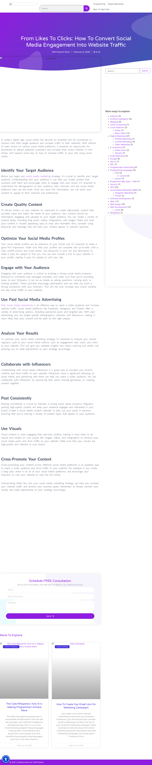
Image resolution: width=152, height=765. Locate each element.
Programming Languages (121, 170)
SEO (112, 187)
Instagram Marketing (124, 193)
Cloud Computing (118, 124)
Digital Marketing (115, 4)
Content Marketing (123, 141)
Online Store (120, 150)
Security (114, 184)
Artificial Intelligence (119, 119)
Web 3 (113, 201)
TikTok (118, 195)
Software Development (120, 198)
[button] (5, 759)
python (118, 178)
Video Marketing (122, 144)
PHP (117, 173)
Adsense (114, 116)
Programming (99, 4)
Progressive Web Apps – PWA (123, 181)
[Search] (87, 8)
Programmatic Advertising (122, 167)
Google (113, 159)
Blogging (114, 122)
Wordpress (115, 213)
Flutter (118, 130)
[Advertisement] (57, 27)
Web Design (115, 204)
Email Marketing (117, 156)
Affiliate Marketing (123, 139)
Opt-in (113, 161)
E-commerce (116, 147)
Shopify (118, 153)
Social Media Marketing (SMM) (124, 190)
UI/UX (117, 210)
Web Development (118, 207)
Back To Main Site (101, 9)
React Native (120, 133)
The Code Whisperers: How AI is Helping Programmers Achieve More (24, 707)
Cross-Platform (117, 127)
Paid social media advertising (17, 305)
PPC (112, 164)
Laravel (123, 176)
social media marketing (38, 176)
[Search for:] (122, 70)
